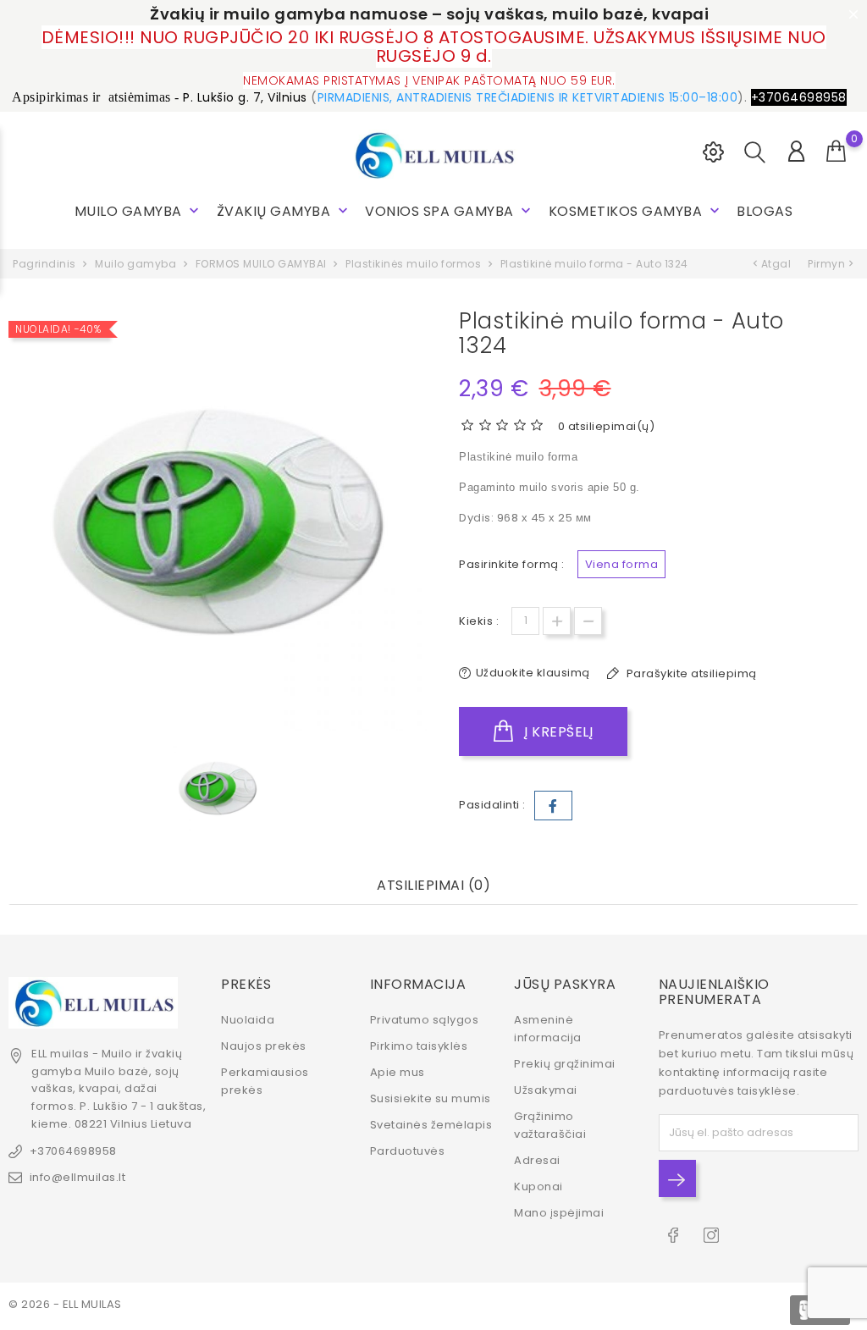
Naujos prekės (263, 1046)
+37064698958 (73, 1151)
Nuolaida (247, 1020)
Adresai (537, 1160)
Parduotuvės (407, 1151)
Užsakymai (545, 1090)
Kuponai (538, 1186)
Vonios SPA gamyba (449, 211)
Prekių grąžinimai (565, 1064)
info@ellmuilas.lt (77, 1177)
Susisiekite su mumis (430, 1098)
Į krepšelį (557, 732)
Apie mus (397, 1072)
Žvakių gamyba (284, 211)
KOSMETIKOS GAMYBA (636, 211)
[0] (836, 151)
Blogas (764, 211)
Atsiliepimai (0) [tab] (433, 886)
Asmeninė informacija (548, 1029)
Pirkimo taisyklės (419, 1046)
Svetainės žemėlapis (431, 1125)
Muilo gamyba (139, 211)
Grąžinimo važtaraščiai (550, 1125)
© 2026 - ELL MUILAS (65, 1304)
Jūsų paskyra (565, 984)
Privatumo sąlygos (424, 1020)
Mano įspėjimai (559, 1213)
